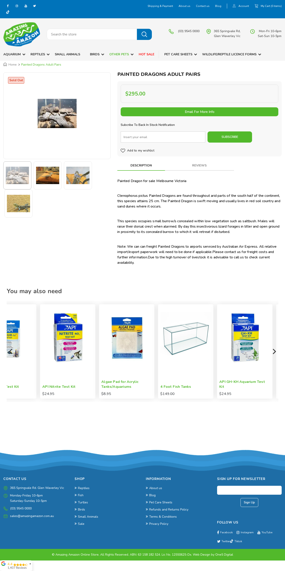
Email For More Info (199, 112)
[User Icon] (234, 6)
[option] (57, 113)
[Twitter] (34, 5)
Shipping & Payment (160, 6)
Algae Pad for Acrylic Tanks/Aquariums (87, 384)
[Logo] (21, 34)
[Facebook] (7, 5)
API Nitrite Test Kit (26, 386)
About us (184, 6)
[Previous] (11, 351)
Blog (218, 6)
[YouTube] (25, 5)
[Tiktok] (7, 12)
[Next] (273, 351)
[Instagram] (16, 5)
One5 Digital (224, 554)
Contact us (203, 6)
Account (243, 6)
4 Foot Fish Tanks (143, 386)
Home (12, 64)
